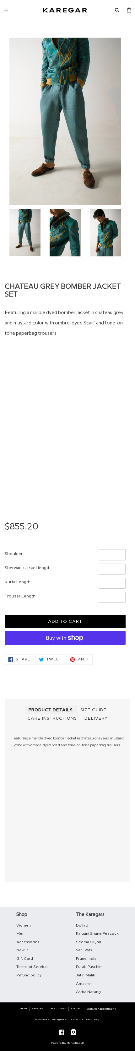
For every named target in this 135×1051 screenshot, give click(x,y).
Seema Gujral (88, 942)
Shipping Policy (59, 1020)
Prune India (86, 958)
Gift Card (24, 958)
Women (23, 925)
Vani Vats (84, 950)
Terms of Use (76, 1020)
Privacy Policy (42, 1020)
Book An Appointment (101, 1009)
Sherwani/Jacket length (28, 568)
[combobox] (65, 411)
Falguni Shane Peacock (97, 933)
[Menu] (6, 10)
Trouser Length (20, 596)
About (23, 1008)
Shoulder (14, 554)
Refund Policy (93, 1020)
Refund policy (29, 975)
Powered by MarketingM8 (67, 1043)
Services (37, 1008)
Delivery (96, 718)
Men (20, 933)
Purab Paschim (89, 967)
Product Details (51, 710)
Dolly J (82, 925)
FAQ (63, 1008)
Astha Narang (88, 992)
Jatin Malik (85, 975)
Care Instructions (52, 718)
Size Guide (93, 710)
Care (52, 1008)
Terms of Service (32, 967)
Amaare (83, 983)
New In (22, 950)
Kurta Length (17, 582)
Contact (76, 1008)
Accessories (27, 942)
